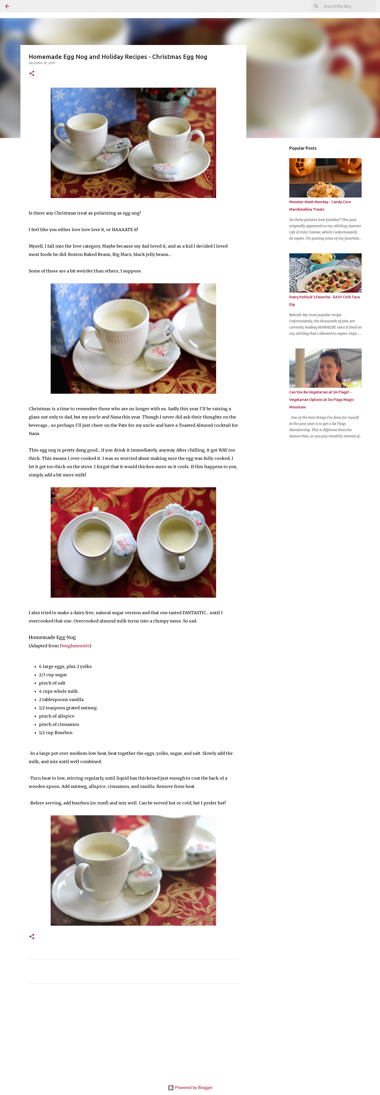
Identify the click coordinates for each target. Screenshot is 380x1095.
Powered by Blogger (193, 1087)
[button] (32, 73)
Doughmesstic (74, 645)
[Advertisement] (133, 1036)
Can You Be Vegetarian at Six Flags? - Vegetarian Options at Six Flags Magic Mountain (321, 399)
